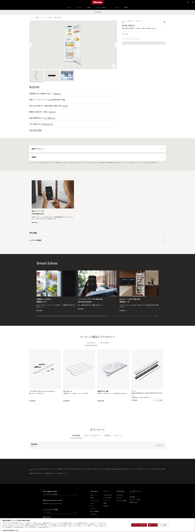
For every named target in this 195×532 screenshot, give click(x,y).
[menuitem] (70, 7)
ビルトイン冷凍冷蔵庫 (46, 17)
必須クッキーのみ (153, 524)
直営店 (92, 497)
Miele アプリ (118, 435)
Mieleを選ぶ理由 (108, 495)
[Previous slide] (29, 44)
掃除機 (88, 7)
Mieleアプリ (119, 497)
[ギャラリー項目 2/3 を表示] (51, 76)
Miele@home (120, 495)
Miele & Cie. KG (47, 124)
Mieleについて (93, 495)
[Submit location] (75, 494)
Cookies (17, 530)
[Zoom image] (114, 66)
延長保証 (106, 506)
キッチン (69, 7)
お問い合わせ (93, 514)
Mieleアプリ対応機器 (122, 500)
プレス (92, 506)
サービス (117, 7)
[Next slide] (117, 44)
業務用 (126, 7)
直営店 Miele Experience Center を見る (52, 503)
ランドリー (79, 7)
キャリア (92, 503)
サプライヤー (93, 508)
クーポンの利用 (107, 497)
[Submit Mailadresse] (75, 512)
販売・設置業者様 (94, 511)
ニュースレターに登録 (50, 509)
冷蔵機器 (37, 17)
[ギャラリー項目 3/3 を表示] (67, 76)
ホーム (30, 17)
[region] (73, 44)
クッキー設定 (163, 524)
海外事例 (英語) (133, 502)
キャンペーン (107, 500)
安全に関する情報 (35, 130)
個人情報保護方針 (11, 530)
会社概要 (4, 530)
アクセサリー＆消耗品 (101, 7)
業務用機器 (132, 497)
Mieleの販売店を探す (50, 491)
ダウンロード (160, 445)
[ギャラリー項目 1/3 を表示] (36, 76)
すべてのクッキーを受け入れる (139, 524)
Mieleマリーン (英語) (135, 499)
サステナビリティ (94, 500)
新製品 (105, 503)
